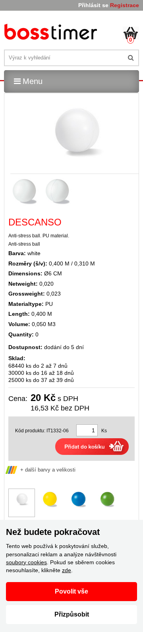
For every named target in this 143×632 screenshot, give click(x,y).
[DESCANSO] (52, 33)
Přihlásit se (93, 5)
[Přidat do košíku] (92, 446)
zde (66, 570)
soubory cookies (26, 562)
